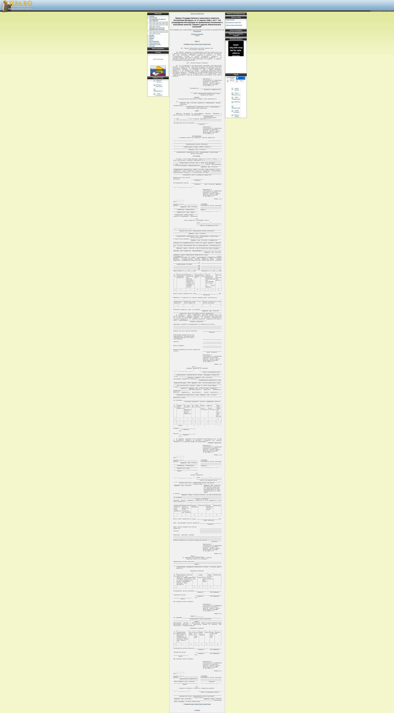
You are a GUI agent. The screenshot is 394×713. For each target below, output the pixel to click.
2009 (163, 22)
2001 (150, 25)
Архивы (151, 35)
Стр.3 (200, 44)
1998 (160, 25)
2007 (150, 23)
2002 (166, 23)
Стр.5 (209, 44)
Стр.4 (204, 44)
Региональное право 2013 (233, 22)
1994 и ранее (156, 26)
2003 (163, 23)
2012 (153, 22)
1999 (157, 25)
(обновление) (197, 31)
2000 (153, 25)
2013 (150, 22)
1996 (166, 25)
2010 (160, 22)
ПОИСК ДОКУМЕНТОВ (197, 13)
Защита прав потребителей (234, 25)
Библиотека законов (197, 34)
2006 (153, 23)
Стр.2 (196, 44)
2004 (160, 23)
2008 (166, 22)
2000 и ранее (156, 33)
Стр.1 (192, 44)
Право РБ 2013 (230, 20)
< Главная (197, 710)
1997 (163, 25)
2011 (157, 22)
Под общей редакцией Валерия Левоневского (382, 10)
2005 (157, 23)
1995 (150, 26)
